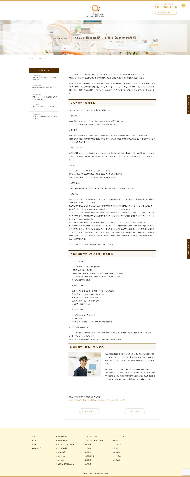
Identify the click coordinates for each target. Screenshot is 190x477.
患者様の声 (61, 452)
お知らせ (34, 440)
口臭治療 (88, 460)
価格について (62, 456)
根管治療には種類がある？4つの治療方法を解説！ (44, 77)
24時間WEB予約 (166, 12)
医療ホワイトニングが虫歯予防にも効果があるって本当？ (44, 97)
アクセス (61, 460)
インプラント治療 (91, 436)
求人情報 (34, 444)
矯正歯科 (88, 444)
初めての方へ (62, 436)
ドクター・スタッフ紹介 (66, 444)
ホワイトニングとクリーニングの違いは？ (43, 107)
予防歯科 (88, 448)
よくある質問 (62, 448)
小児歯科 (115, 448)
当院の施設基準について (66, 464)
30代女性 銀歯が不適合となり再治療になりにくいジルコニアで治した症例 (97, 400)
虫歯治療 (88, 464)
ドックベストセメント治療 (94, 440)
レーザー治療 (116, 456)
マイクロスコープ (118, 436)
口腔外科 (88, 452)
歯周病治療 (116, 452)
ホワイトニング (117, 444)
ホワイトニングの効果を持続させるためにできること (44, 116)
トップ (33, 436)
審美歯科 (115, 440)
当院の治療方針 (63, 440)
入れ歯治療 (116, 460)
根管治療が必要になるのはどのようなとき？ (44, 87)
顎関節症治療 (89, 456)
